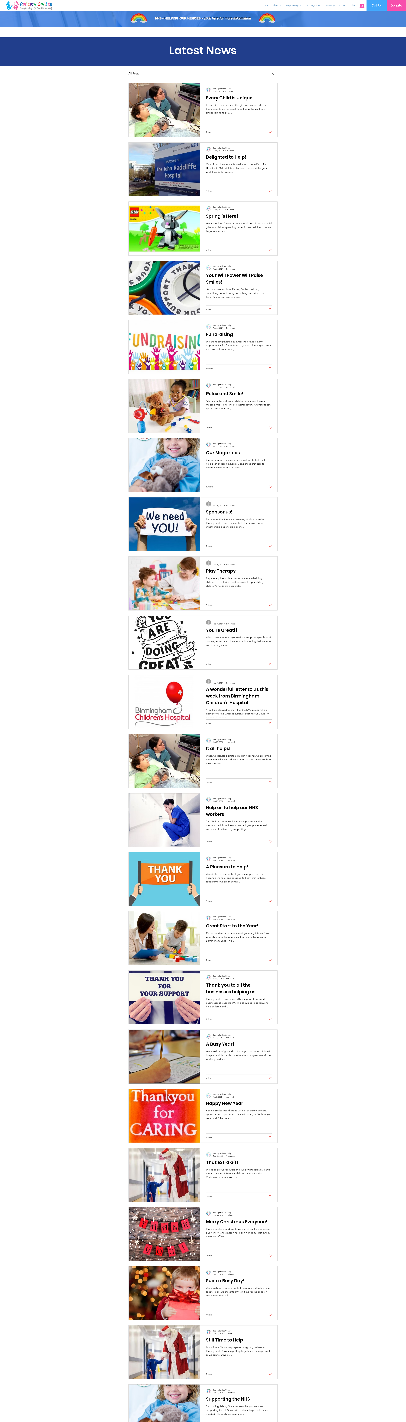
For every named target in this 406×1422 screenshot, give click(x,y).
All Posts (133, 73)
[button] (362, 5)
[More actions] (271, 90)
